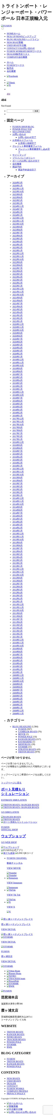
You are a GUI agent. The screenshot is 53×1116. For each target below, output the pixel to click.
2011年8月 (17, 616)
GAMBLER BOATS (27, 731)
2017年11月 (18, 421)
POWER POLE (25, 736)
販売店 (10, 68)
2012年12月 (18, 569)
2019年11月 (18, 362)
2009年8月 (17, 687)
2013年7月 (17, 548)
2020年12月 (18, 324)
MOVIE (22, 734)
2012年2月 (17, 598)
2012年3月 (17, 595)
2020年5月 (17, 345)
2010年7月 (17, 654)
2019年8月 (17, 371)
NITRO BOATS (14, 1037)
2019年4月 (17, 380)
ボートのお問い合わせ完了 (26, 161)
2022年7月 (17, 268)
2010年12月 (18, 640)
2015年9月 (17, 477)
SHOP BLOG (24, 744)
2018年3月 (17, 410)
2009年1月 (17, 708)
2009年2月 (17, 705)
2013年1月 (17, 566)
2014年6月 (17, 516)
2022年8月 (17, 265)
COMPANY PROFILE (17, 1091)
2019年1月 (17, 389)
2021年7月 (17, 303)
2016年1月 (17, 466)
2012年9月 (17, 578)
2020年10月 (18, 330)
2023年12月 (18, 218)
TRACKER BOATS (16, 1039)
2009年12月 (18, 675)
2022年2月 (17, 283)
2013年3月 (17, 560)
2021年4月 (17, 312)
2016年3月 (17, 460)
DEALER (11, 1083)
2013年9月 (17, 542)
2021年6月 (17, 306)
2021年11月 (18, 292)
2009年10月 (18, 681)
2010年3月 (17, 666)
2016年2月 (17, 463)
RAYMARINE (25, 742)
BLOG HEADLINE (21, 726)
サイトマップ (19, 155)
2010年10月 (18, 646)
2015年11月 (18, 472)
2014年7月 (17, 513)
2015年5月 (17, 486)
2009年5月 (17, 696)
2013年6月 (17, 551)
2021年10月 (18, 295)
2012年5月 (17, 590)
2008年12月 (18, 710)
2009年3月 (17, 702)
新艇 (16, 1106)
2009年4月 (17, 699)
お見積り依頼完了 (27, 143)
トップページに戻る (11, 783)
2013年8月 (17, 545)
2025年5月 (17, 200)
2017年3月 (17, 436)
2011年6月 (17, 622)
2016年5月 (17, 454)
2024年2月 (17, 212)
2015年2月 (17, 492)
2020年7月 (17, 339)
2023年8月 (17, 230)
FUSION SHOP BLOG (23, 126)
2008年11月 (18, 713)
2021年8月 (17, 300)
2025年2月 (17, 203)
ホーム (10, 62)
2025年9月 (17, 194)
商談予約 (16, 167)
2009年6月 (17, 693)
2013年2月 (17, 563)
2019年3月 (17, 383)
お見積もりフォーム (22, 140)
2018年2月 (17, 413)
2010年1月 (17, 672)
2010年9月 (17, 649)
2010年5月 (17, 660)
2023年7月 (17, 233)
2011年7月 (17, 619)
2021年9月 (17, 298)
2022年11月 (18, 256)
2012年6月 (17, 587)
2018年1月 (17, 416)
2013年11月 (18, 536)
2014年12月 (18, 498)
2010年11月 (18, 643)
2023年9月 (17, 227)
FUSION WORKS (15, 1088)
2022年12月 (18, 253)
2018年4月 (17, 407)
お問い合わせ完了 (27, 137)
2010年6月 (17, 657)
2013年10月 (18, 539)
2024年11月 (18, 206)
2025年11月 (18, 188)
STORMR (23, 747)
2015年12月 (18, 469)
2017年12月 (18, 418)
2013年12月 (18, 534)
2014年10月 (18, 504)
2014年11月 (18, 501)
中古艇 (19, 1109)
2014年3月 (17, 525)
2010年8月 (17, 651)
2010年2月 (17, 669)
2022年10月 (18, 259)
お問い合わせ (19, 134)
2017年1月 (17, 439)
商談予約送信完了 (27, 170)
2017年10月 (18, 424)
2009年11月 (18, 678)
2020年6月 (17, 342)
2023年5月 (17, 239)
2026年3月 (17, 182)
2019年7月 (17, 374)
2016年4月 (17, 457)
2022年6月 (17, 271)
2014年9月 (17, 507)
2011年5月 (17, 625)
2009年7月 (17, 690)
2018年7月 (17, 398)
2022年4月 (17, 277)
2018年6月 (17, 401)
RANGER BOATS (27, 739)
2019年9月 (17, 368)
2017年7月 (17, 433)
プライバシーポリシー (23, 158)
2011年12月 (18, 604)
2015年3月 (17, 489)
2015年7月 (17, 483)
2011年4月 (17, 628)
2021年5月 (17, 309)
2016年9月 (17, 445)
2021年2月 (17, 318)
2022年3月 (17, 280)
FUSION (22, 729)
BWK (9, 1047)
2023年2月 (17, 247)
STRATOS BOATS (27, 749)
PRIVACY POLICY (16, 1093)
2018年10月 (18, 395)
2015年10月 (18, 475)
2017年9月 (17, 427)
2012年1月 (17, 601)
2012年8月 (17, 581)
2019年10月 (18, 365)
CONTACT (12, 1086)
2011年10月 (18, 610)
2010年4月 (17, 663)
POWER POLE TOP (22, 129)
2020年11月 (18, 327)
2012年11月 (18, 572)
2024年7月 (17, 209)
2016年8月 (17, 448)
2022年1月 (17, 286)
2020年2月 (17, 354)
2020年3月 (17, 351)
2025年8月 (17, 197)
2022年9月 (17, 262)
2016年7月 (17, 451)
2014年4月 (17, 522)
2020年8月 (17, 336)
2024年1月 (17, 215)
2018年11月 (18, 392)
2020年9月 (17, 333)
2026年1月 (17, 185)
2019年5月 (17, 377)
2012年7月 (17, 584)
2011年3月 (17, 631)
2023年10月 (18, 224)
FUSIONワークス (15, 65)
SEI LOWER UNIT (21, 131)
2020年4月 (17, 348)
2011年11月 (18, 607)
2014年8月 (17, 510)
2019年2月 (17, 386)
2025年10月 (18, 191)
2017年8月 (17, 430)
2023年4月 (17, 241)
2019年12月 (18, 359)
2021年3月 (17, 315)
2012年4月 (17, 593)
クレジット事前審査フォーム (27, 146)
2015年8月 (17, 480)
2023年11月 (18, 221)
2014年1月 (17, 531)
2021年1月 (17, 321)
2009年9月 (17, 684)
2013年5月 (17, 554)
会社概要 (11, 71)
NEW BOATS (13, 1078)
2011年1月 (17, 637)
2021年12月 (18, 289)
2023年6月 (17, 236)
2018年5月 (17, 404)
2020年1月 (17, 357)
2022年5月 (17, 274)
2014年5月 (17, 519)
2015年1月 (17, 495)
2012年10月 (18, 575)
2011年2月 (17, 634)
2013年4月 (17, 557)
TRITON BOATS (26, 752)
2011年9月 (17, 613)
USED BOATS (14, 1081)
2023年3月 (17, 244)
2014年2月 (17, 528)
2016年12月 (18, 442)
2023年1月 (17, 250)
